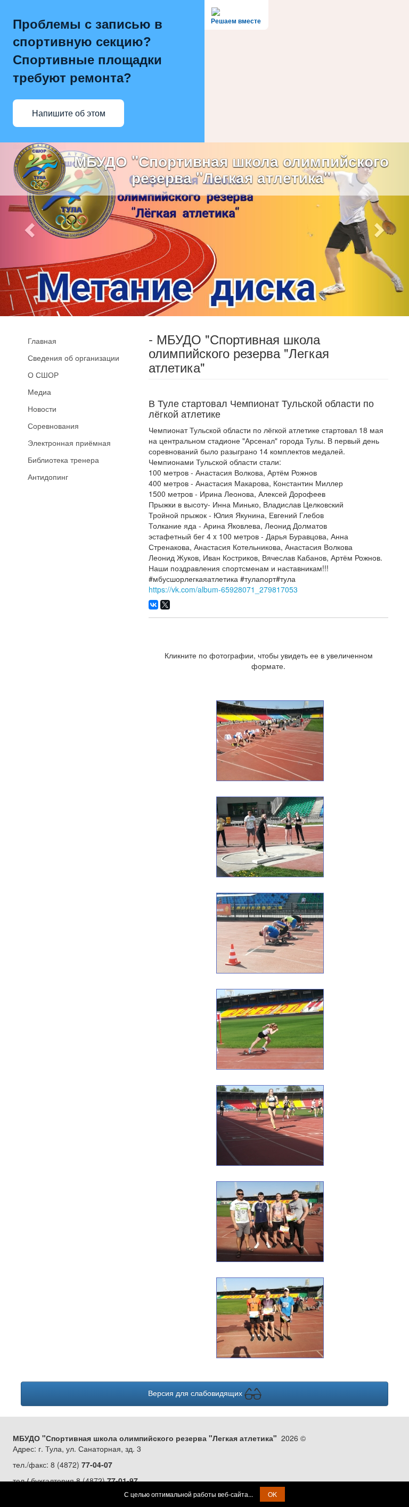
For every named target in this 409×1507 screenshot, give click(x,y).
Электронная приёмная (69, 442)
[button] (30, 229)
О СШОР (43, 374)
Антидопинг (48, 476)
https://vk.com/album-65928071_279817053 (223, 589)
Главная (42, 340)
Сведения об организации (73, 357)
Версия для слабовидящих (196, 1392)
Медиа (39, 391)
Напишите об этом (68, 113)
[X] (165, 604)
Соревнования (53, 425)
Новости (42, 408)
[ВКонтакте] (153, 604)
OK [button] (272, 1493)
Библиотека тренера (63, 459)
